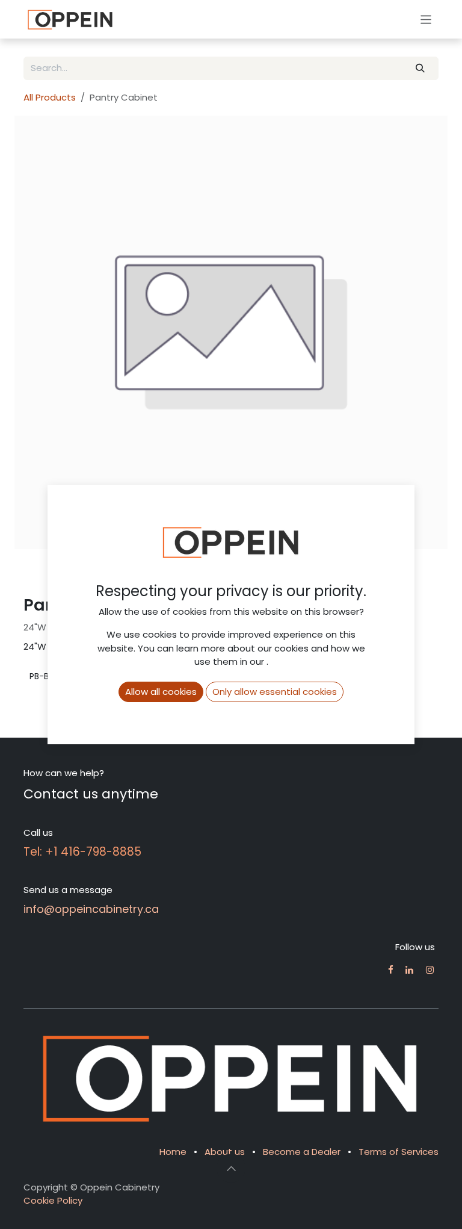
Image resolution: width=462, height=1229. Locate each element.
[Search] (420, 68)
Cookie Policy (52, 1200)
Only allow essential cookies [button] (274, 691)
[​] (390, 969)
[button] (231, 1168)
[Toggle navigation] (426, 19)
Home (172, 1151)
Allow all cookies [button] (161, 691)
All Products (49, 97)
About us (225, 1151)
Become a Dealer (301, 1151)
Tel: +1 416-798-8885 (82, 852)
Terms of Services (399, 1151)
